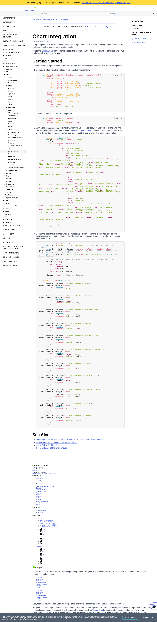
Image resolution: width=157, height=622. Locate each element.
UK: (47, 522)
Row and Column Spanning (16, 137)
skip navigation (29, 10)
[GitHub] (41, 541)
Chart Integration (13, 151)
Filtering (10, 96)
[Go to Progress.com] (38, 568)
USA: (47, 520)
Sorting (10, 104)
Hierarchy (11, 126)
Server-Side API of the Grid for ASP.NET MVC (56, 442)
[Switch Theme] (153, 13)
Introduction (9, 22)
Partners (39, 499)
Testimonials (40, 512)
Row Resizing (12, 135)
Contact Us (39, 518)
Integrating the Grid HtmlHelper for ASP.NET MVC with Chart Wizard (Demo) (69, 440)
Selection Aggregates (14, 113)
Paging (10, 102)
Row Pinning (11, 140)
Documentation (41, 489)
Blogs (38, 494)
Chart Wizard (47, 51)
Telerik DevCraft (37, 467)
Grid (56, 20)
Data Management (48, 20)
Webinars (39, 496)
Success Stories (41, 510)
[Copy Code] (121, 75)
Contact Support (140, 38)
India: (47, 523)
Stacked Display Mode (14, 159)
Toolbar (10, 121)
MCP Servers (36, 474)
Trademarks (97, 610)
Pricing (38, 480)
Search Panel (12, 115)
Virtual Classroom (42, 501)
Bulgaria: (48, 525)
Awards (38, 581)
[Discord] (41, 543)
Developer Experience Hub (45, 486)
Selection (10, 110)
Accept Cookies (130, 617)
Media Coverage (41, 584)
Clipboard (10, 148)
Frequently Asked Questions (16, 167)
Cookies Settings (147, 617)
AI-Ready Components (48, 474)
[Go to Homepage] (35, 10)
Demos (38, 488)
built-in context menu (82, 130)
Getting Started (12, 80)
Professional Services (43, 498)
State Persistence (13, 118)
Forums (38, 493)
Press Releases (41, 582)
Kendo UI (35, 470)
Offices (38, 587)
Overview (10, 77)
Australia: (48, 527)
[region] (78, 617)
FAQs (38, 504)
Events (10, 154)
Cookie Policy (86, 618)
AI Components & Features (10, 36)
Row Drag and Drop (14, 132)
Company (39, 577)
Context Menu (12, 124)
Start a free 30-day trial (100, 26)
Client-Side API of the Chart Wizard (51, 448)
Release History (41, 491)
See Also (41, 434)
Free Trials (39, 478)
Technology (40, 579)
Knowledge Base (10, 265)
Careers (38, 586)
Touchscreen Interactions (15, 145)
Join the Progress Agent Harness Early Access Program (105, 2)
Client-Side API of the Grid (47, 445)
